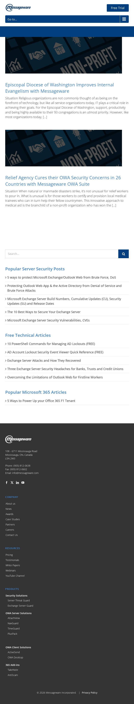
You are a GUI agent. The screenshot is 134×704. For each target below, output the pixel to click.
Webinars (11, 570)
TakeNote (13, 669)
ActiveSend (14, 652)
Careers (10, 529)
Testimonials (12, 560)
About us (10, 503)
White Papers (13, 565)
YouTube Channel (15, 575)
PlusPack (12, 633)
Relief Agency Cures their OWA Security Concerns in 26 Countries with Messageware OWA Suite (63, 180)
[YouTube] (22, 482)
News (9, 508)
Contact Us (12, 535)
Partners (10, 524)
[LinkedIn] (17, 482)
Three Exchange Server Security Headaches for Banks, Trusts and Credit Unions (65, 369)
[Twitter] (12, 482)
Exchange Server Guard (20, 605)
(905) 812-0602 (18, 469)
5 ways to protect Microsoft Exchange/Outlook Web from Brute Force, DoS (61, 277)
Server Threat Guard (19, 600)
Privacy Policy (89, 692)
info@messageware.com (25, 473)
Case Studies (13, 519)
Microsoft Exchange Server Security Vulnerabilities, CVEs (48, 320)
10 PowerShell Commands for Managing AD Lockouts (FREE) (51, 344)
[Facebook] (6, 482)
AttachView (14, 618)
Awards (9, 514)
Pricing (9, 554)
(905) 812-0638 (21, 465)
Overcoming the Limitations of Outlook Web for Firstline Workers (55, 377)
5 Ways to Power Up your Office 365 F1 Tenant (41, 401)
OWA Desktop (15, 657)
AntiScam (13, 675)
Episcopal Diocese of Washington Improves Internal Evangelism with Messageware (59, 88)
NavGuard (13, 623)
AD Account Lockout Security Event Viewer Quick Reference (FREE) (55, 352)
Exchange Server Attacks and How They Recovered (44, 360)
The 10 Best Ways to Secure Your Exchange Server (43, 312)
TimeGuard (14, 628)
